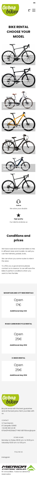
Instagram (6, 457)
